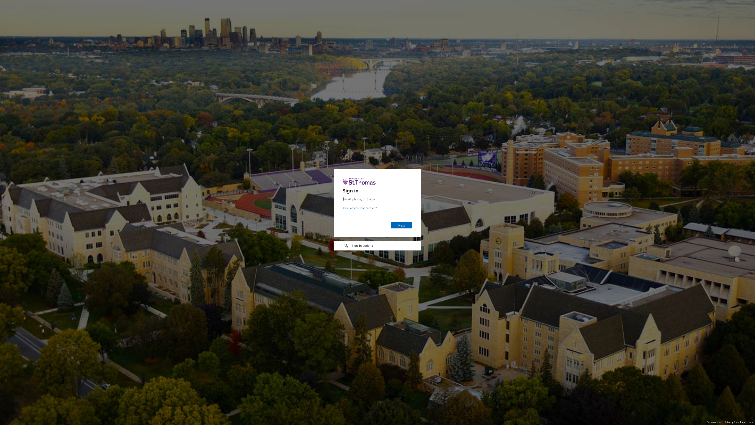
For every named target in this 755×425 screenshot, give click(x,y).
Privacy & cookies (735, 422)
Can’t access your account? (360, 208)
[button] (377, 245)
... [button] (751, 422)
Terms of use (714, 422)
